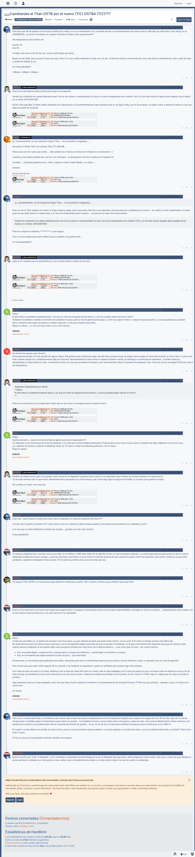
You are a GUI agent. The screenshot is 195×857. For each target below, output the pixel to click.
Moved (9, 19)
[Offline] (7, 29)
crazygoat (16, 27)
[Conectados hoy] (54, 818)
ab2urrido (16, 578)
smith (31, 826)
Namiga (15, 137)
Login (20, 800)
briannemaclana (12, 843)
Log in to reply (184, 19)
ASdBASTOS (17, 550)
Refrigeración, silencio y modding (29, 19)
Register (10, 800)
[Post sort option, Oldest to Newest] (171, 20)
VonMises (16, 349)
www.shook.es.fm (20, 334)
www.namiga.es (18, 176)
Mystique (16, 87)
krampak (23, 826)
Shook (15, 310)
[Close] (189, 780)
